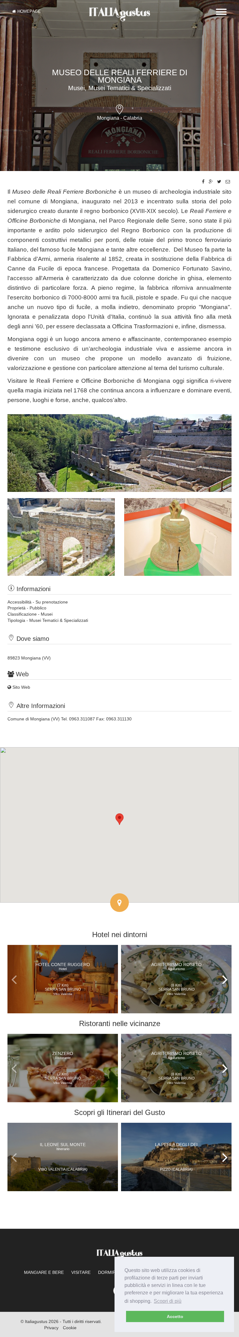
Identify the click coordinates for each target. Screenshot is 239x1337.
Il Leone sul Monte (63, 1146)
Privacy (51, 1327)
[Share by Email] (228, 181)
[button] (119, 819)
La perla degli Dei (176, 1146)
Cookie (70, 1327)
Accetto (175, 1316)
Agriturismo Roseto (176, 966)
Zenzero (62, 1055)
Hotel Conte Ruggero (62, 966)
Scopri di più (167, 1301)
